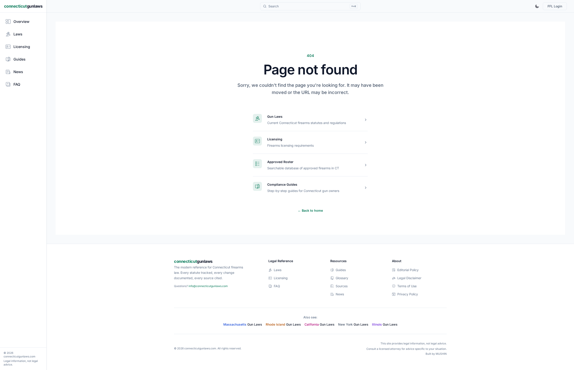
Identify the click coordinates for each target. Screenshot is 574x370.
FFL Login (555, 6)
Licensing (274, 139)
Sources (342, 286)
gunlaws (23, 6)
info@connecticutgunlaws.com (208, 286)
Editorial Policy (408, 270)
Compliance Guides (282, 184)
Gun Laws (275, 116)
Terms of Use (407, 286)
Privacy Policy (407, 294)
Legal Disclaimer (409, 278)
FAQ (277, 286)
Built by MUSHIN (436, 353)
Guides (341, 270)
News (340, 294)
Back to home (310, 210)
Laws (277, 270)
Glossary (342, 278)
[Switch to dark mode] (537, 6)
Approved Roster (280, 162)
